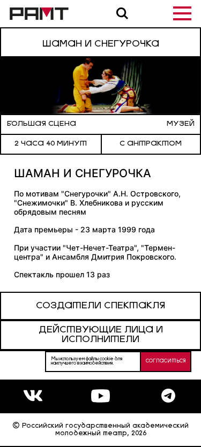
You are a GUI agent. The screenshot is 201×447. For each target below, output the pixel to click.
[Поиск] (122, 13)
